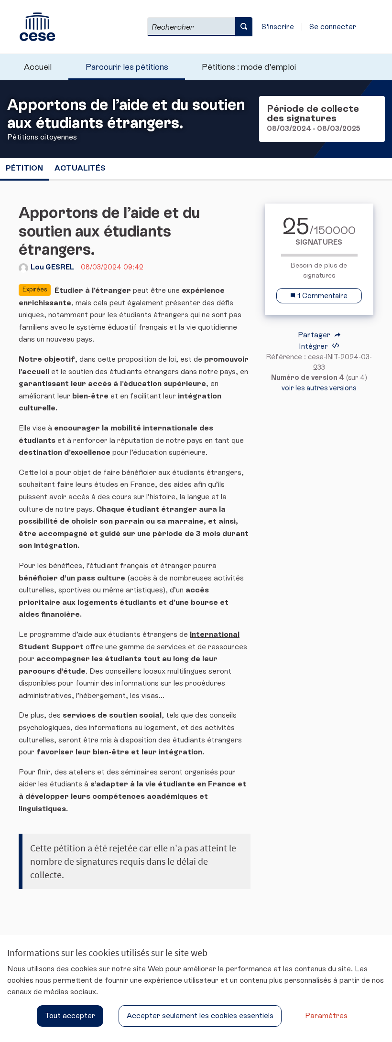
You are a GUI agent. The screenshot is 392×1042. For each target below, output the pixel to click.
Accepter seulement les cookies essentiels (200, 1015)
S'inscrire (277, 26)
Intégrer (314, 346)
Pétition (24, 167)
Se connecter (332, 26)
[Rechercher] (243, 26)
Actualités (80, 167)
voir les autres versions (319, 388)
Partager (315, 335)
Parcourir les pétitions (127, 67)
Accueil (38, 67)
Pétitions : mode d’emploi (249, 67)
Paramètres (326, 1015)
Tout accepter (70, 1015)
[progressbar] (319, 255)
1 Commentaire (321, 296)
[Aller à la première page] (33, 27)
